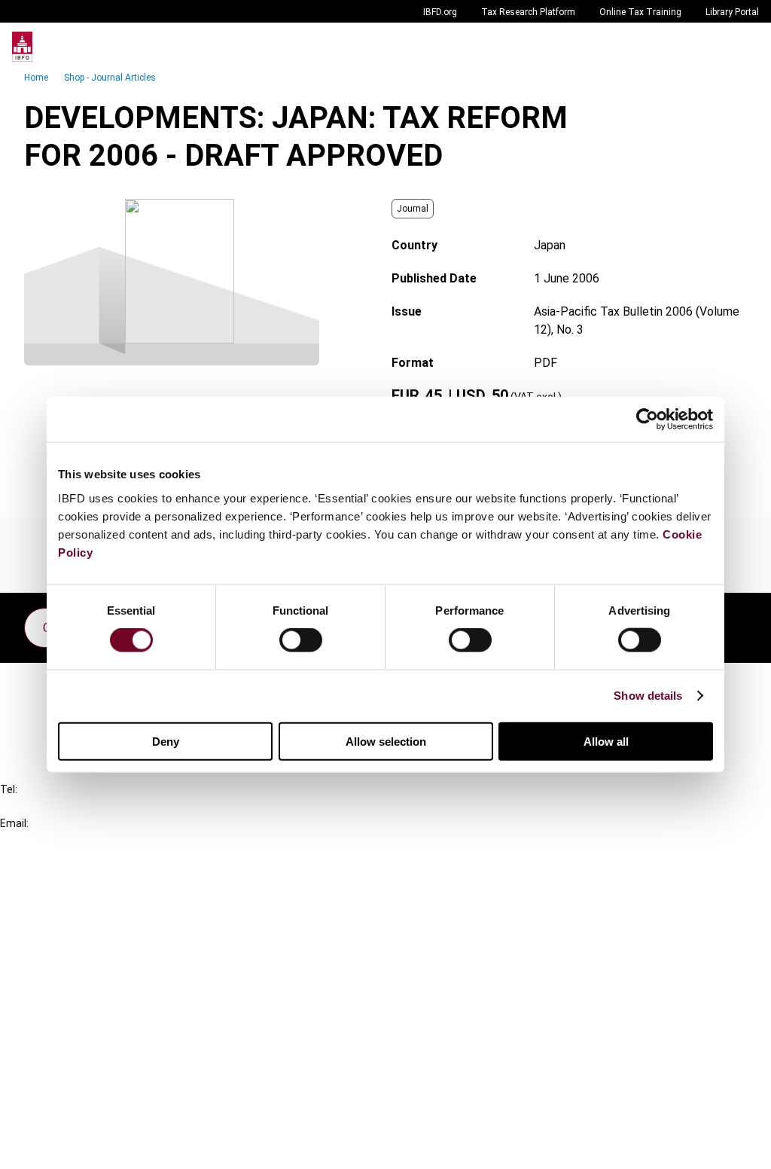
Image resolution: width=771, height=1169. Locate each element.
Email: (14, 823)
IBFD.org (440, 12)
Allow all (606, 740)
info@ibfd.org (36, 840)
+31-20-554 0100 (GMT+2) (72, 806)
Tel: (8, 789)
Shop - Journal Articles (110, 77)
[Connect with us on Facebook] (735, 624)
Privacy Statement (80, 1066)
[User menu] (744, 47)
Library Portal (732, 12)
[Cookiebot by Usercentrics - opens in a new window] (647, 419)
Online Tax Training (640, 12)
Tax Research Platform (528, 12)
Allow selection (386, 740)
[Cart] (714, 47)
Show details (648, 695)
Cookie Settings (72, 1120)
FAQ (41, 711)
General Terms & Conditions (103, 1039)
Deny (165, 740)
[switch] (300, 640)
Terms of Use (66, 1147)
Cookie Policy (66, 1093)
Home (36, 77)
